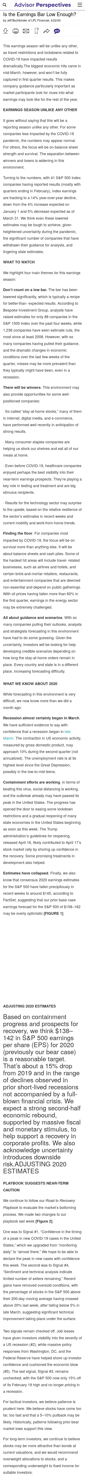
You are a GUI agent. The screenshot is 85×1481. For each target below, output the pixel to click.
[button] (5, 31)
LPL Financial (40, 20)
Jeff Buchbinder (17, 20)
